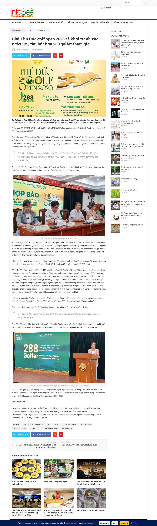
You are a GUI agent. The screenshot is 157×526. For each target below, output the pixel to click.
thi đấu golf (34, 428)
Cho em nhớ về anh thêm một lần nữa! (79, 445)
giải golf (16, 424)
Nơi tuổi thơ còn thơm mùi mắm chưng (24, 482)
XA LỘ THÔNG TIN (36, 22)
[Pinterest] (61, 55)
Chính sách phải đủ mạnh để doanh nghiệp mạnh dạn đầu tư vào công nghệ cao (58, 512)
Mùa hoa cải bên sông (129, 190)
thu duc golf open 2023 (50, 428)
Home (29, 30)
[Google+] (55, 55)
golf (49, 424)
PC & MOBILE (18, 22)
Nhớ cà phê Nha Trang (129, 179)
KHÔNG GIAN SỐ (56, 22)
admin (18, 50)
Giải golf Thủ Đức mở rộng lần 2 (33, 424)
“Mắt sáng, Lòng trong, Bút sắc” (132, 225)
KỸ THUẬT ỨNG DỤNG (77, 22)
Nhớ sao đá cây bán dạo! (55, 481)
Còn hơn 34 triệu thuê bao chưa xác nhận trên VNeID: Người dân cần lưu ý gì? (132, 43)
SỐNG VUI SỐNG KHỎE (123, 22)
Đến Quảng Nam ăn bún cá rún (90, 510)
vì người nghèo (66, 428)
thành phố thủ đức (19, 428)
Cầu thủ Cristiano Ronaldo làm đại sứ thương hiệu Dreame (91, 482)
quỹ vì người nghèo (69, 424)
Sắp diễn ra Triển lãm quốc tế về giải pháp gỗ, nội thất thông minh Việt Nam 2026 (26, 512)
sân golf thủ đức (86, 424)
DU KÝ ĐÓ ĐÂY (41, 30)
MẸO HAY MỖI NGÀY (100, 22)
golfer (57, 424)
